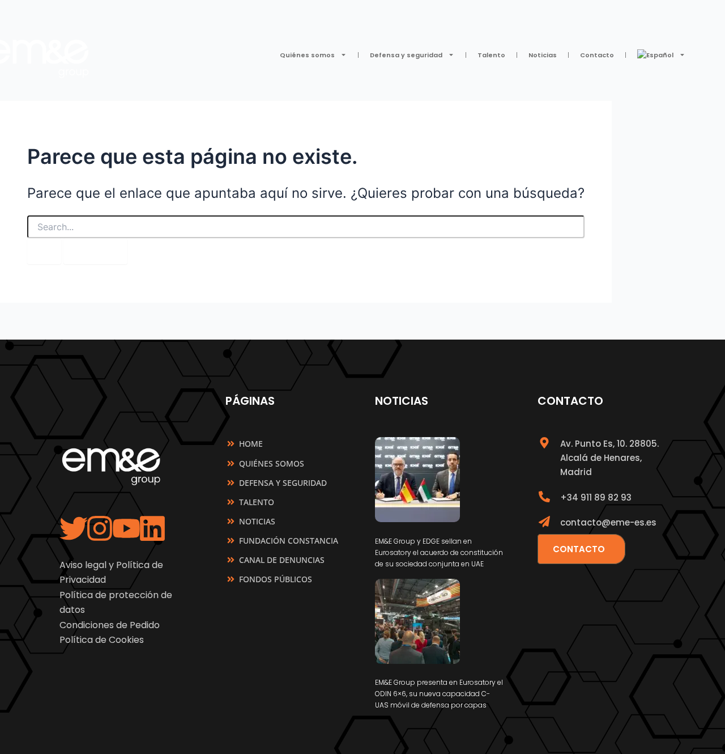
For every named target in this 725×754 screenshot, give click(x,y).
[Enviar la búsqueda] (44, 251)
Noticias (542, 55)
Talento (491, 55)
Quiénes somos (307, 55)
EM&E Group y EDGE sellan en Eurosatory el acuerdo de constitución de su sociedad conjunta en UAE (439, 552)
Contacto (597, 55)
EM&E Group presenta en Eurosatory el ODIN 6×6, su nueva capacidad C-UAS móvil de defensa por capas (439, 693)
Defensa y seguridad (406, 55)
